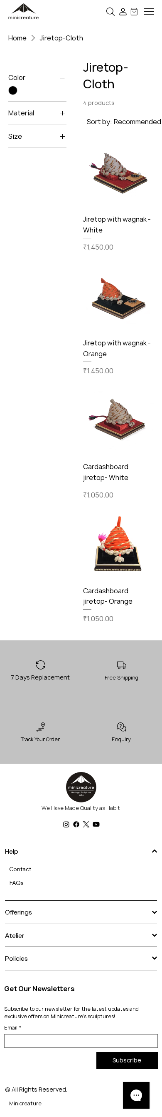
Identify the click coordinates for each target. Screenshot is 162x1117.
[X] (86, 824)
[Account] (123, 11)
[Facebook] (76, 824)
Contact (20, 869)
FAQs (16, 883)
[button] (111, 11)
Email (13, 1028)
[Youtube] (96, 824)
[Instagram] (66, 824)
